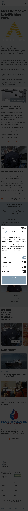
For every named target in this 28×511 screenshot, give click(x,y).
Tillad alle (14, 278)
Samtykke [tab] (5, 232)
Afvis (14, 282)
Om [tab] (23, 232)
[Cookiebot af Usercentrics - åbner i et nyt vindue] (20, 228)
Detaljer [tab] (14, 232)
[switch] (23, 262)
